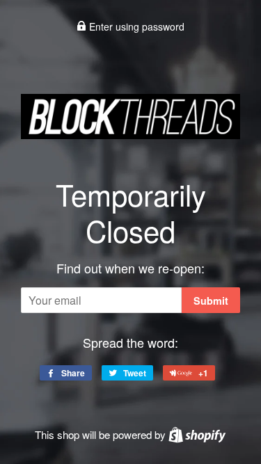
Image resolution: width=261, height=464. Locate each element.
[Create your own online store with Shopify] (197, 434)
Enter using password (135, 26)
